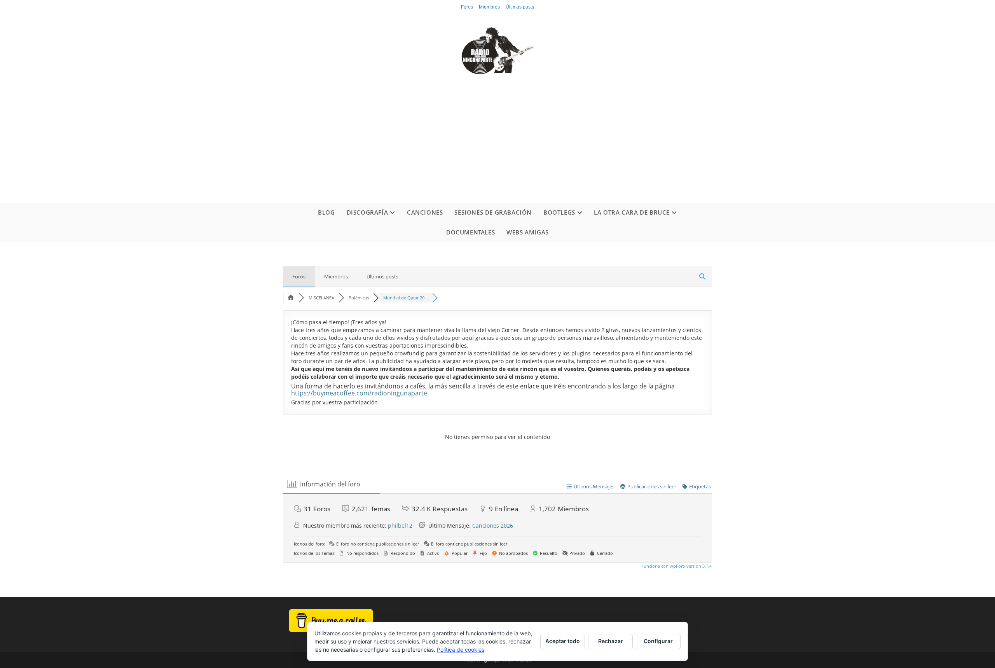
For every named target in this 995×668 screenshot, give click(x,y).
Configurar (658, 641)
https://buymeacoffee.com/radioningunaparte (359, 393)
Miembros (489, 7)
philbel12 (400, 525)
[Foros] (290, 298)
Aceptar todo (562, 641)
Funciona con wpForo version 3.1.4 (676, 566)
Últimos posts (520, 7)
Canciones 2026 (492, 525)
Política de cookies (460, 649)
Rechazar (610, 641)
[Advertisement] (497, 132)
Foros (467, 7)
